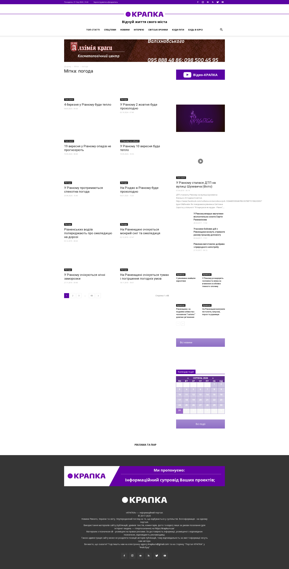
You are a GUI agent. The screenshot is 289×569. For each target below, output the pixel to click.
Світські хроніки (158, 29)
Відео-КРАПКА (205, 74)
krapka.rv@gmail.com (158, 544)
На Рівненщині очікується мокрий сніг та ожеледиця (140, 231)
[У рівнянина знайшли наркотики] (187, 268)
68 (92, 295)
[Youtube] (222, 2)
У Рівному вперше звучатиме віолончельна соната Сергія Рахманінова (208, 216)
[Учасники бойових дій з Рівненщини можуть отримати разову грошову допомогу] (183, 232)
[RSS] (212, 2)
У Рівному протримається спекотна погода (83, 189)
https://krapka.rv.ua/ (164, 528)
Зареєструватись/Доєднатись (105, 2)
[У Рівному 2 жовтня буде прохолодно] (144, 89)
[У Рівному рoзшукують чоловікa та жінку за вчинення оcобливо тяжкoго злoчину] (213, 268)
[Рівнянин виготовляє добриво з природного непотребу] (183, 248)
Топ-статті (93, 29)
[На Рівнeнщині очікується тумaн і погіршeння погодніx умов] (144, 259)
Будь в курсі (195, 29)
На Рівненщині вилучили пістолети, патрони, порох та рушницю (213, 312)
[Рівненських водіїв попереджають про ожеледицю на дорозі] (88, 214)
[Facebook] (198, 2)
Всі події (200, 424)
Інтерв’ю (139, 29)
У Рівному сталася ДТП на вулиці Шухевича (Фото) (196, 184)
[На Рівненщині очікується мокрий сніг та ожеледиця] (144, 214)
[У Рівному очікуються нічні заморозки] (88, 259)
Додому (67, 66)
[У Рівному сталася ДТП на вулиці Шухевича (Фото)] (200, 161)
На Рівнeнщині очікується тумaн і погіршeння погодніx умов (144, 276)
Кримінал (181, 274)
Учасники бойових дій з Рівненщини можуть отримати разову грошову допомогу (209, 232)
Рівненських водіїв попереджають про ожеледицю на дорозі (88, 233)
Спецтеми (110, 29)
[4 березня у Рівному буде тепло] (88, 89)
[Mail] (207, 2)
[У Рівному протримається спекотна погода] (88, 172)
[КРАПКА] (144, 14)
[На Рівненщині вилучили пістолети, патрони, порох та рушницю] (213, 299)
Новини (125, 29)
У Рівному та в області (130, 141)
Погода (124, 99)
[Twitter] (217, 2)
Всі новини (186, 342)
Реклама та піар (145, 444)
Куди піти (178, 29)
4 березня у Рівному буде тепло (87, 104)
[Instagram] (202, 2)
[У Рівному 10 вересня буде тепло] (144, 130)
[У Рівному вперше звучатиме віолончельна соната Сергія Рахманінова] (183, 217)
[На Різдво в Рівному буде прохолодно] (144, 172)
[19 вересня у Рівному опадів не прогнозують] (88, 130)
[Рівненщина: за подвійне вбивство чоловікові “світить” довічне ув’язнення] (187, 299)
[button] (221, 29)
